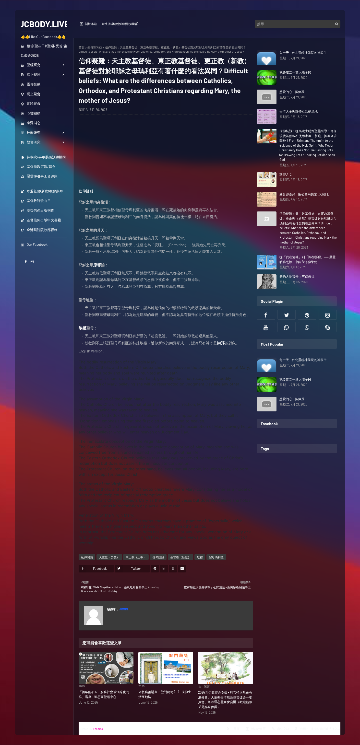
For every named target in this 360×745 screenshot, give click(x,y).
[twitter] (286, 315)
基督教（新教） (180, 557)
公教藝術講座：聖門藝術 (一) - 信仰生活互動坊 (164, 694)
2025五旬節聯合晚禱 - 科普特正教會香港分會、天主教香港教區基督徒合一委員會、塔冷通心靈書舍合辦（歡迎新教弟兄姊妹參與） (225, 699)
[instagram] (32, 261)
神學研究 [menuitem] (33, 132)
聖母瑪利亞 (94, 47)
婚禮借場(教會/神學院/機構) (120, 23)
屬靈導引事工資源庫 (42, 176)
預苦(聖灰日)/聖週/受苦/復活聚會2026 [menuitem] (44, 51)
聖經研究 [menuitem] (33, 65)
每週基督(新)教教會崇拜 (45, 191)
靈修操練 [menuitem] (33, 84)
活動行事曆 (258, 728)
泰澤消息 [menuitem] (33, 123)
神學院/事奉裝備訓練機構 (46, 157)
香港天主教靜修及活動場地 (298, 111)
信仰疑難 (86, 191)
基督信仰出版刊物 (40, 210)
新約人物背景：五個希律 (296, 277)
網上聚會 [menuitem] (33, 94)
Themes (98, 728)
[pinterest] (307, 315)
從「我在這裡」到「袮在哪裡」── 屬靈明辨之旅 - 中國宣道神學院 (307, 259)
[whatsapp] (286, 327)
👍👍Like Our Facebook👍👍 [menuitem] (43, 37)
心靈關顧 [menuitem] (33, 113)
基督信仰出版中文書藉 (44, 220)
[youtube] (266, 327)
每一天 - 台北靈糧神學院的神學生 (303, 53)
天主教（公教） (109, 557)
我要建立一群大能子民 (295, 72)
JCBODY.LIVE (44, 24)
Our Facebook (37, 244)
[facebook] (26, 261)
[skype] (328, 327)
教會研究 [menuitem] (33, 142)
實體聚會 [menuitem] (33, 103)
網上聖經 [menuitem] (33, 74)
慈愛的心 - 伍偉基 (291, 92)
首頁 (81, 47)
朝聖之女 (285, 174)
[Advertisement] (166, 154)
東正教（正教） (136, 557)
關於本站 (91, 23)
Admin (123, 609)
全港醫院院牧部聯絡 (42, 230)
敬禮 (200, 557)
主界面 (235, 728)
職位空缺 (283, 728)
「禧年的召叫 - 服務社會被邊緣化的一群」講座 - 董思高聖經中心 (105, 694)
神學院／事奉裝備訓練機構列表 (319, 728)
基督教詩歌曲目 (39, 200)
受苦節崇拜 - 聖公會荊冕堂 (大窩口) (304, 194)
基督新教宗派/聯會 (41, 166)
